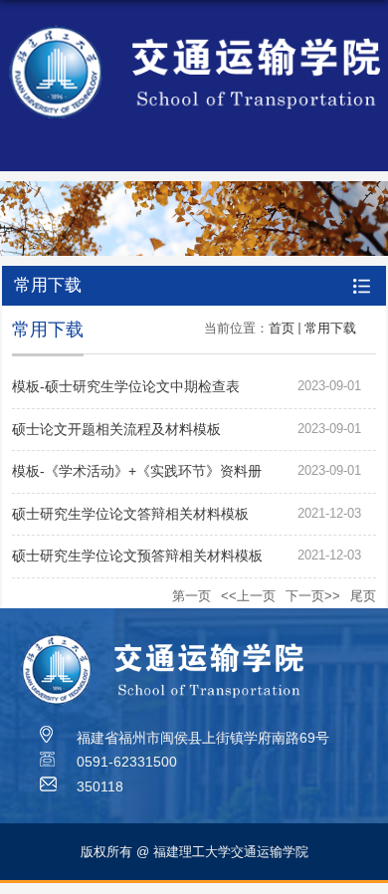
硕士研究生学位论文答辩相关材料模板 (130, 514)
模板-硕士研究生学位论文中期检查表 (126, 386)
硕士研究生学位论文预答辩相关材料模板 (137, 555)
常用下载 (330, 328)
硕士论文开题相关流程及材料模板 (116, 429)
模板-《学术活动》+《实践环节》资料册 (137, 471)
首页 (281, 328)
